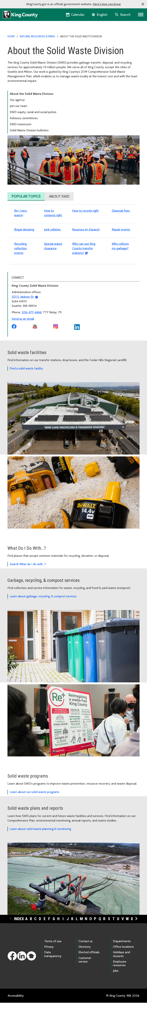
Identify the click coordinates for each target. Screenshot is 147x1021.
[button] (143, 4)
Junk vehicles (52, 229)
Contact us (85, 941)
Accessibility (16, 995)
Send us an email (23, 319)
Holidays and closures (121, 954)
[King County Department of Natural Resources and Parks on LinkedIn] (77, 327)
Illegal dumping (24, 229)
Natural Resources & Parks (37, 36)
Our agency (17, 100)
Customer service (84, 959)
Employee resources (119, 963)
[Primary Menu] (141, 14)
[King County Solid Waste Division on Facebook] (14, 326)
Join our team (18, 106)
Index (19, 919)
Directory (84, 946)
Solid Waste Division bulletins (29, 130)
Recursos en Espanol (86, 229)
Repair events (121, 229)
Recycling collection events (20, 248)
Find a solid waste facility (26, 368)
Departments (122, 941)
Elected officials (89, 952)
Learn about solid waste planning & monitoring (40, 829)
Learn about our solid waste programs (34, 792)
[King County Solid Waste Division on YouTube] (35, 326)
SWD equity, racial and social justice (33, 112)
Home (11, 36)
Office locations (123, 946)
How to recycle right (85, 210)
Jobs (115, 970)
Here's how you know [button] (107, 4)
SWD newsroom (20, 124)
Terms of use (52, 941)
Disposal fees (121, 210)
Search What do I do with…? (28, 564)
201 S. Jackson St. (23, 296)
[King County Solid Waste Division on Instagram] (55, 326)
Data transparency (52, 954)
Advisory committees (24, 118)
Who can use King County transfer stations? (83, 248)
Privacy (49, 946)
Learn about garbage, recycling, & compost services (43, 596)
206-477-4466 (32, 312)
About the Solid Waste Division (31, 94)
